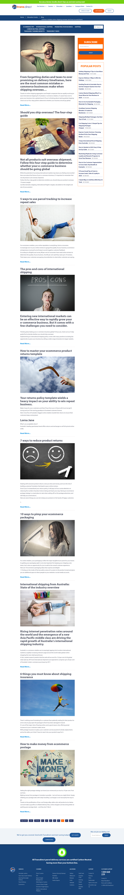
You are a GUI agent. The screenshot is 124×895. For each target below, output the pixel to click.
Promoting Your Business (64, 27)
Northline (54, 875)
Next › (71, 820)
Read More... (25, 105)
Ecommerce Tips (28, 27)
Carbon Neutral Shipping (36, 29)
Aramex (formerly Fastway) (59, 873)
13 (42, 820)
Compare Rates (79, 6)
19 (66, 820)
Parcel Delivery (22, 882)
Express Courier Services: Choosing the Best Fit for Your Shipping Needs (90, 134)
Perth (71, 880)
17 (58, 820)
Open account (85, 11)
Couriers (50, 6)
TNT (37, 875)
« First (31, 820)
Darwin (80, 884)
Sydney (71, 873)
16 (54, 820)
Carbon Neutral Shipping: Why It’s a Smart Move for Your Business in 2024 (90, 95)
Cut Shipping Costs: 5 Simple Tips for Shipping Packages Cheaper (90, 125)
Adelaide (72, 882)
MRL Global (55, 878)
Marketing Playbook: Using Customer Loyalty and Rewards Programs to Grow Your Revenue (90, 156)
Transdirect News (53, 31)
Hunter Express (56, 880)
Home (22, 17)
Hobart (80, 882)
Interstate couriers (23, 873)
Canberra (72, 885)
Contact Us (89, 6)
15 (50, 820)
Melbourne (72, 875)
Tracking (91, 875)
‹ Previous (37, 820)
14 (46, 820)
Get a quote (98, 11)
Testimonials (91, 880)
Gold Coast (81, 873)
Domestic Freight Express (42, 886)
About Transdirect (105, 880)
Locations (69, 6)
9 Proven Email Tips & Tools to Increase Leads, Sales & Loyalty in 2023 (89, 173)
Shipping (78, 27)
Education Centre (32, 17)
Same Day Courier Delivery (25, 875)
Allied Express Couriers (41, 882)
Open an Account (93, 882)
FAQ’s (90, 878)
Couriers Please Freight (41, 884)
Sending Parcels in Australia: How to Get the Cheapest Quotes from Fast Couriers (90, 86)
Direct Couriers (39, 873)
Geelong (81, 879)
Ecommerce (22, 884)
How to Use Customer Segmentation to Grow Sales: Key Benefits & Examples (90, 164)
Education (59, 6)
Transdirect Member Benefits (34, 31)
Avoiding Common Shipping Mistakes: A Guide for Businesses (88, 110)
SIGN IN (109, 11)
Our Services (41, 6)
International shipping (44, 27)
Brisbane (72, 878)
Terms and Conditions (106, 883)
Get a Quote (75, 835)
